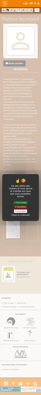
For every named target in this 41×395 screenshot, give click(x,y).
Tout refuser (21, 207)
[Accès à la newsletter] (23, 10)
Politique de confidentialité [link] (20, 215)
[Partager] (27, 10)
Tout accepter (21, 203)
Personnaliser (20, 211)
